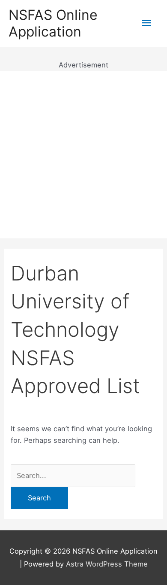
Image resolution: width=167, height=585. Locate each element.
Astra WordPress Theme (107, 564)
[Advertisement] (83, 154)
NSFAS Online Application (53, 23)
